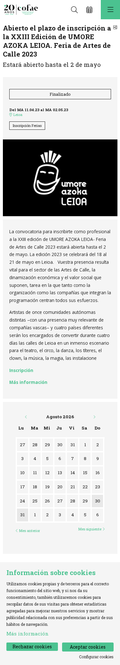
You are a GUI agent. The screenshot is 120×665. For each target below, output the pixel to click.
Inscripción (21, 370)
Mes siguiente (90, 529)
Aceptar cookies (88, 647)
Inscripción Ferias (27, 125)
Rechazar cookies (32, 646)
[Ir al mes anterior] (26, 417)
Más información (28, 382)
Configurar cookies (96, 657)
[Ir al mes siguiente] (94, 417)
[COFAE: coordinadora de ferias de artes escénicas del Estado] (20, 9)
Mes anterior (29, 530)
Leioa (17, 114)
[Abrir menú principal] (110, 9)
